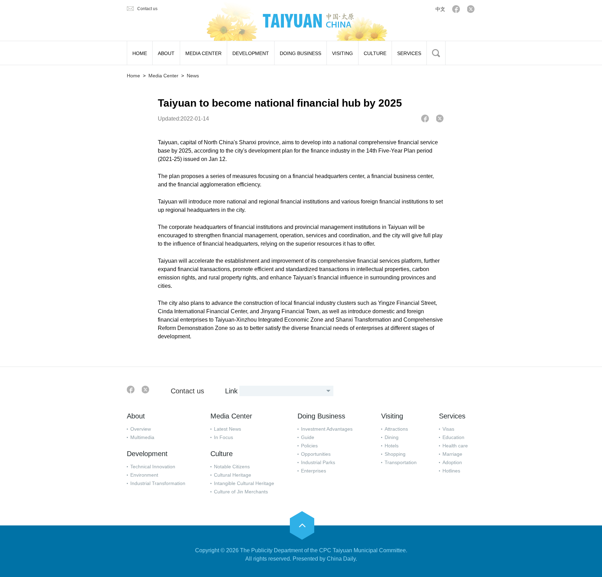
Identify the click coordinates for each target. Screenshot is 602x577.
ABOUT (166, 53)
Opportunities (316, 454)
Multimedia (142, 437)
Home (133, 75)
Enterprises (313, 471)
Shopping (395, 454)
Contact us (147, 8)
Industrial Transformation (157, 483)
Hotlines (451, 471)
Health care (455, 445)
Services (452, 416)
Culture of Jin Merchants (241, 491)
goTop (302, 525)
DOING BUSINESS (300, 53)
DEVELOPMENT (250, 53)
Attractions (396, 429)
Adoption (452, 462)
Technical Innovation (152, 466)
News (193, 75)
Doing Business (321, 416)
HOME (139, 53)
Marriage (452, 454)
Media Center (163, 75)
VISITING (342, 53)
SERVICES (409, 53)
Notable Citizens (232, 466)
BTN (436, 53)
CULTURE (375, 53)
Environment (144, 475)
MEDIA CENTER (203, 53)
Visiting (392, 416)
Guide (307, 437)
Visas (448, 429)
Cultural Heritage (232, 475)
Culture (221, 453)
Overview (140, 429)
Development (147, 453)
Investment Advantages (327, 429)
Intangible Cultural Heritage (244, 483)
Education (453, 437)
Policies (309, 445)
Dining (392, 437)
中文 (440, 9)
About (136, 416)
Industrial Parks (318, 462)
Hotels (392, 445)
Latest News (227, 429)
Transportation (401, 462)
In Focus (223, 437)
